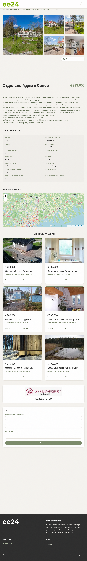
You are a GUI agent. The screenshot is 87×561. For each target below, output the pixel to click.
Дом (56, 10)
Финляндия (27, 10)
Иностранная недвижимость (12, 10)
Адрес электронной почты (14, 415)
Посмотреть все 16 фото (74, 59)
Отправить (43, 443)
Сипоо (49, 10)
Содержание (9, 431)
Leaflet (70, 226)
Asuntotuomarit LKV (43, 399)
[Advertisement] (43, 73)
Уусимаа (39, 10)
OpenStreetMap (79, 226)
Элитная (50, 544)
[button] (5, 195)
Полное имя (9, 423)
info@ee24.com (8, 543)
